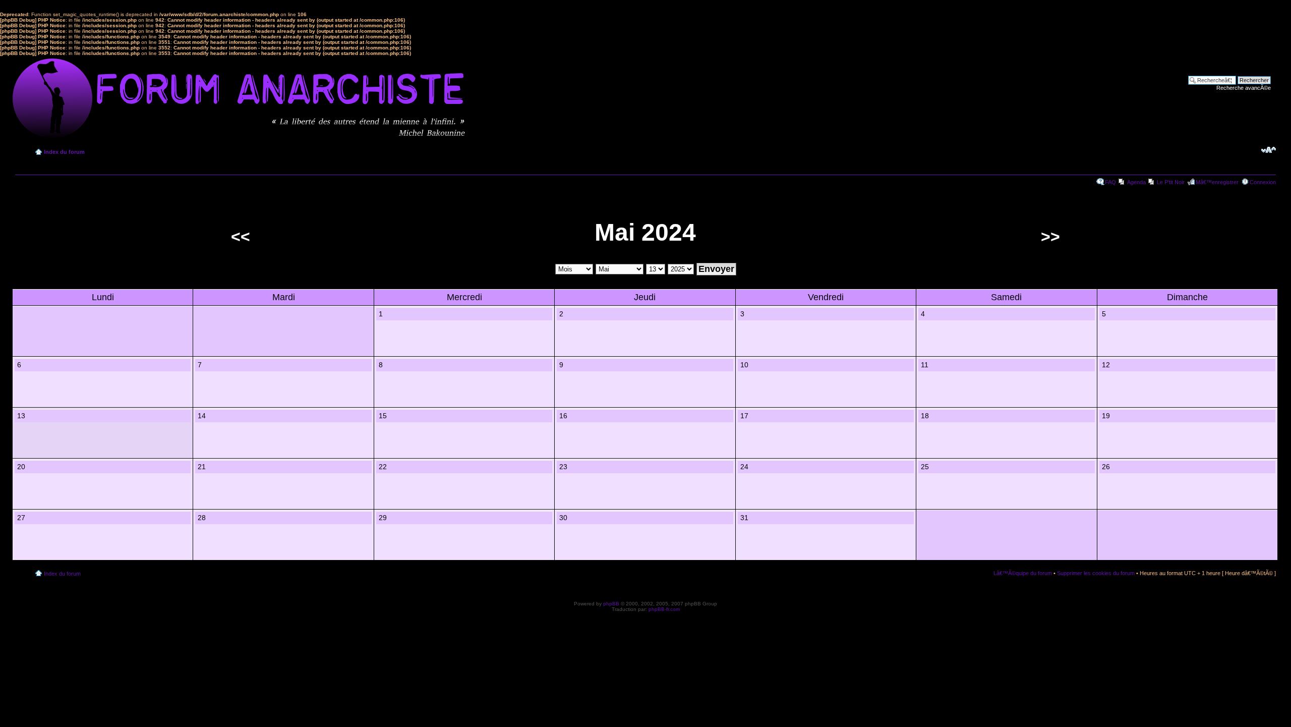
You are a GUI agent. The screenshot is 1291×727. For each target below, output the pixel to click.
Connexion (1263, 182)
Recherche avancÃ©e (1243, 88)
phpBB (611, 603)
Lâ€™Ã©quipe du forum (1022, 573)
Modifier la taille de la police (1268, 149)
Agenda (1136, 182)
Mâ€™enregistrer (1217, 182)
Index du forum (64, 152)
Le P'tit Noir (1171, 182)
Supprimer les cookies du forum (1096, 573)
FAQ (1110, 182)
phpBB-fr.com (664, 609)
